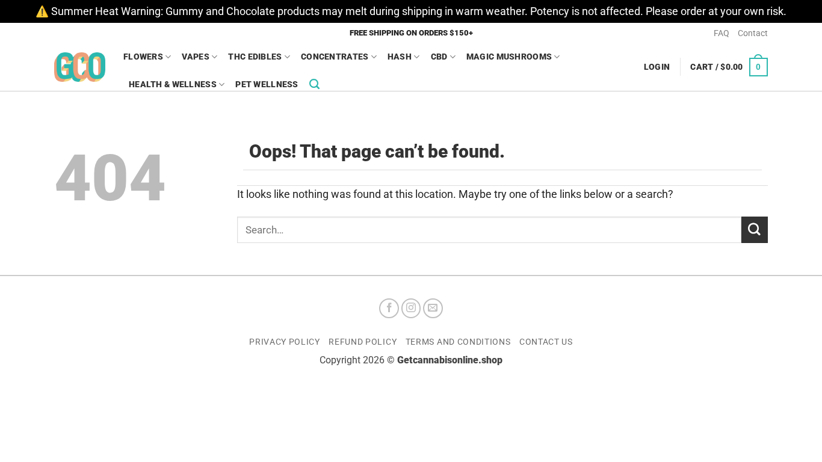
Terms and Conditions (458, 341)
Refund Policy (363, 341)
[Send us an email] (433, 308)
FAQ (721, 33)
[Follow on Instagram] (411, 308)
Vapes (195, 56)
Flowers (143, 56)
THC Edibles (255, 56)
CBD (439, 56)
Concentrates (334, 56)
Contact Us (546, 341)
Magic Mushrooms (509, 56)
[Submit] (754, 229)
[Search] (314, 84)
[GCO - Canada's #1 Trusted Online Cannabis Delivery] (79, 67)
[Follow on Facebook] (389, 308)
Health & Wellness (173, 84)
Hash (400, 56)
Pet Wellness (266, 84)
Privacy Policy (284, 341)
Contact (753, 33)
